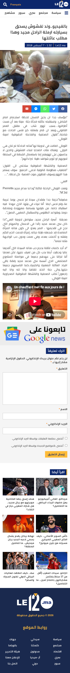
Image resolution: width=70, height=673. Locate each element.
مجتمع (43, 12)
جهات (12, 639)
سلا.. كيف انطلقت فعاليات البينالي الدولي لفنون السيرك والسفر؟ (18, 576)
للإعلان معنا (12, 657)
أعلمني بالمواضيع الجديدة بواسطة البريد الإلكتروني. (37, 445)
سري (32, 12)
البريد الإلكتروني (56, 423)
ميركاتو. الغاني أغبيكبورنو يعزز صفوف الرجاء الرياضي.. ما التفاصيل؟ (52, 502)
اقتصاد (57, 651)
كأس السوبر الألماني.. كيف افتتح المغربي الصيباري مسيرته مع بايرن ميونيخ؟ (51, 539)
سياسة (56, 12)
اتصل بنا (12, 663)
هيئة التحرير (12, 651)
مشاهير (10, 12)
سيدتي (35, 639)
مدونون (35, 651)
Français (15, 4)
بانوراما (12, 645)
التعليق (61, 368)
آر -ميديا (35, 657)
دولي (35, 663)
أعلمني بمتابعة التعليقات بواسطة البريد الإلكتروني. (37, 438)
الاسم (63, 409)
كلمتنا (35, 645)
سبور (21, 12)
